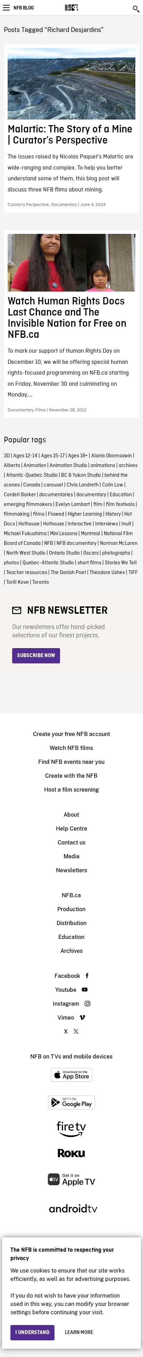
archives (128, 465)
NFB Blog (24, 8)
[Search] (137, 9)
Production (71, 909)
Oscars (91, 553)
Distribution (71, 923)
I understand (32, 1332)
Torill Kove (17, 582)
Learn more (79, 1332)
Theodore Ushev (107, 572)
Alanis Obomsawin (111, 455)
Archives (71, 951)
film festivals (120, 504)
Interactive (80, 524)
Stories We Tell (121, 562)
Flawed (56, 514)
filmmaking (17, 514)
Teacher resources (26, 572)
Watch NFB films (71, 748)
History (113, 514)
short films (89, 562)
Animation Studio (68, 465)
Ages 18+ (78, 455)
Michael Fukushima (25, 533)
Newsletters (71, 870)
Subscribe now (36, 656)
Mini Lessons (63, 533)
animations (103, 465)
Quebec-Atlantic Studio (48, 562)
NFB (48, 543)
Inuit (126, 524)
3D (7, 455)
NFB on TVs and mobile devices (71, 1056)
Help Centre (71, 828)
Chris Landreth (83, 485)
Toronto (40, 582)
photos (11, 562)
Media (71, 856)
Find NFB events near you (71, 762)
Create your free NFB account (71, 734)
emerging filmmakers (28, 504)
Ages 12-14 (25, 455)
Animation (35, 465)
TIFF (133, 572)
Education (121, 494)
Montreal (90, 533)
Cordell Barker (20, 494)
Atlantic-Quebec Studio (32, 475)
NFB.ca (71, 895)
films (38, 514)
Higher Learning (85, 514)
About (71, 814)
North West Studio (25, 553)
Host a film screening (71, 789)
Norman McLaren (118, 543)
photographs (116, 553)
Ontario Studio (64, 553)
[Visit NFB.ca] (83, 8)
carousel (53, 485)
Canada (31, 485)
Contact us (71, 842)
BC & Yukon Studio (81, 475)
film (97, 504)
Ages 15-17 (53, 455)
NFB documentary (76, 543)
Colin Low (112, 485)
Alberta (12, 465)
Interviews (106, 524)
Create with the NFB (71, 775)
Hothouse (29, 524)
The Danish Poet (68, 572)
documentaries (56, 494)
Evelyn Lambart (73, 504)
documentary (91, 494)
